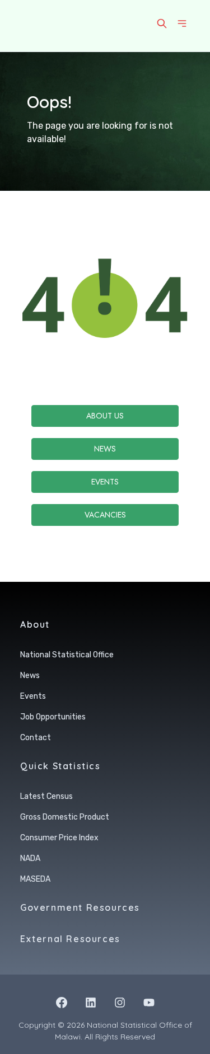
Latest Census (46, 796)
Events (105, 481)
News (105, 448)
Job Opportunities (53, 717)
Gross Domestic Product (64, 817)
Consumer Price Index (59, 838)
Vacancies (105, 514)
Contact (35, 737)
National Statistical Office (67, 655)
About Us (105, 415)
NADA (30, 858)
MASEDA (35, 879)
